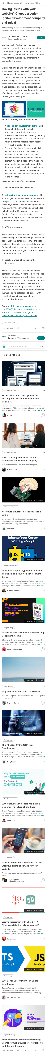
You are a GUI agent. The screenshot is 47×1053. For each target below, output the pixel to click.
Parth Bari (11, 821)
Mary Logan (11, 762)
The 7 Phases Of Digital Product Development (18, 746)
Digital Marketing (9, 1035)
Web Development (10, 322)
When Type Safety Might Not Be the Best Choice (20, 982)
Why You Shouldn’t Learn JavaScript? (21, 691)
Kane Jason (11, 939)
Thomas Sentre (13, 703)
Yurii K (9, 415)
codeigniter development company (24, 126)
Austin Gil (10, 529)
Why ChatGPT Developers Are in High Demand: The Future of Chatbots (21, 805)
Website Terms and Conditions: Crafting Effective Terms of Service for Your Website (22, 865)
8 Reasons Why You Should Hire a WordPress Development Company (19, 459)
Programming (8, 628)
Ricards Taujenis (13, 998)
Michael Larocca (13, 591)
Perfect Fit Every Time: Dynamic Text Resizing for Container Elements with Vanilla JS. (20, 398)
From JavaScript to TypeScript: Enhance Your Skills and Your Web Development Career (22, 573)
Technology (8, 740)
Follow (41, 38)
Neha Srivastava (13, 470)
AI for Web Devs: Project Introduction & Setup (21, 513)
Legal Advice (8, 858)
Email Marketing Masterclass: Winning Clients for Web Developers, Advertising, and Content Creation (22, 1042)
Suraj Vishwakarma (14, 650)
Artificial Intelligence (10, 507)
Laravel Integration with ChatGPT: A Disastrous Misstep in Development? (20, 923)
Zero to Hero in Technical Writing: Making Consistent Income (23, 634)
